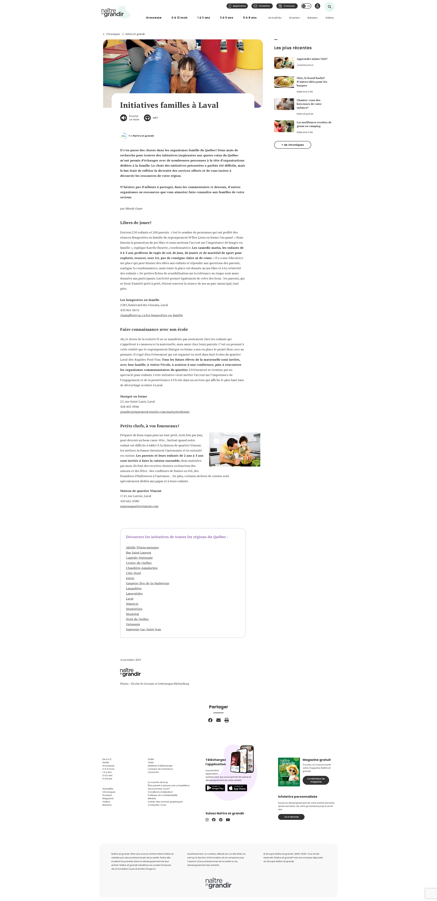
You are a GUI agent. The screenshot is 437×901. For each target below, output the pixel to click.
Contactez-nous (157, 805)
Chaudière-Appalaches (142, 568)
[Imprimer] (226, 720)
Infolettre (264, 6)
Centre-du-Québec (139, 563)
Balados (313, 17)
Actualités (274, 17)
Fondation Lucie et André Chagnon (136, 868)
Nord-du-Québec (137, 619)
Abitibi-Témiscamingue (142, 547)
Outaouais (133, 624)
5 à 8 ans (250, 17)
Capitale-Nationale (139, 558)
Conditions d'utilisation (160, 792)
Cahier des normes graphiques (165, 801)
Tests (151, 762)
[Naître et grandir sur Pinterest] (220, 820)
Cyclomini (153, 772)
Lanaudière (134, 588)
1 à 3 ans (204, 17)
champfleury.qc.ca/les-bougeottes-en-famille (151, 315)
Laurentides (134, 593)
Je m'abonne (291, 816)
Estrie (130, 578)
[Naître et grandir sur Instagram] (207, 820)
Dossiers (294, 17)
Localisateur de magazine (316, 780)
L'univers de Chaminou (160, 769)
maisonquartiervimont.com (139, 506)
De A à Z (106, 759)
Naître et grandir (135, 34)
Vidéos (329, 17)
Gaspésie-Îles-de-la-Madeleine (147, 583)
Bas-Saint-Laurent (138, 552)
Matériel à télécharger (160, 765)
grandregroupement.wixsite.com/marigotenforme (155, 412)
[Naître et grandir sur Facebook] (214, 820)
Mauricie (132, 604)
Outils (151, 759)
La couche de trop (158, 782)
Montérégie (134, 609)
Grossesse (154, 17)
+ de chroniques (292, 145)
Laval (129, 598)
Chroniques (113, 34)
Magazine (108, 798)
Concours (289, 6)
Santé (105, 762)
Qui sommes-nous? (159, 788)
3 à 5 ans (226, 17)
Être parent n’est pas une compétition (168, 785)
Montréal (132, 614)
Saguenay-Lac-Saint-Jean (143, 629)
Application (239, 6)
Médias (152, 798)
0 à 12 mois (180, 17)
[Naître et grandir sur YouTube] (228, 820)
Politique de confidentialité (162, 795)
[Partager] (210, 720)
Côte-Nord (133, 573)
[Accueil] (116, 12)
